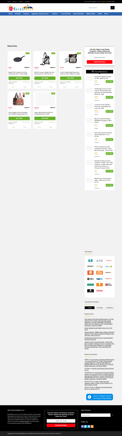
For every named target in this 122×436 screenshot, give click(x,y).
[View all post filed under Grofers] (90, 272)
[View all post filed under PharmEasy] (90, 284)
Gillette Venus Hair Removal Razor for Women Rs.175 (98, 388)
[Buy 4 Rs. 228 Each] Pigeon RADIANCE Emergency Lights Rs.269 (103, 120)
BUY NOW (19, 78)
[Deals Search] (113, 7)
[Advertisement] (61, 29)
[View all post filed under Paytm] (99, 279)
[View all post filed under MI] (99, 272)
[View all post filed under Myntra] (108, 272)
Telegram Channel (105, 1)
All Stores (27, 1)
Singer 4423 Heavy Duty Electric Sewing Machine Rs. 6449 (43, 113)
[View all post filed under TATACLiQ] (108, 284)
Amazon (15, 1)
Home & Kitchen (78, 14)
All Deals (18, 14)
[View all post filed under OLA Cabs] (90, 279)
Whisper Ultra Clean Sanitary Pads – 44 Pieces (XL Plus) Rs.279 (102, 180)
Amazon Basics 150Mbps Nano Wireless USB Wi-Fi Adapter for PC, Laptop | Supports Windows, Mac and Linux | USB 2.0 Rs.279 (99, 333)
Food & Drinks (66, 14)
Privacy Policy (41, 433)
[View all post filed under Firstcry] (99, 266)
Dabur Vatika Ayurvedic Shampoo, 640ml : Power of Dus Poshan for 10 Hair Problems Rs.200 (98, 383)
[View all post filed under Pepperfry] (108, 279)
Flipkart (21, 1)
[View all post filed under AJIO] (99, 260)
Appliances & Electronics (40, 14)
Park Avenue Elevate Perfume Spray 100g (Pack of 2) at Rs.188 (103, 134)
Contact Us (58, 433)
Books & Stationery (65, 82)
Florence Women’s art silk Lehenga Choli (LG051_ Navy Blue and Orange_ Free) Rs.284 (103, 148)
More (106, 14)
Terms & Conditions (50, 433)
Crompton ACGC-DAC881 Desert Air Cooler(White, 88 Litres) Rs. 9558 (102, 106)
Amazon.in (11, 83)
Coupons (26, 14)
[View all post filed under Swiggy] (99, 284)
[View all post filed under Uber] (90, 290)
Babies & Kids (90, 14)
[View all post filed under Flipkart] (108, 266)
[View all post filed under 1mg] (90, 260)
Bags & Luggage (13, 122)
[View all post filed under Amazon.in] (90, 266)
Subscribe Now (99, 62)
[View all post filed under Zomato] (99, 290)
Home (8, 1)
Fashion (54, 14)
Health (100, 14)
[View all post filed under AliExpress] (108, 260)
